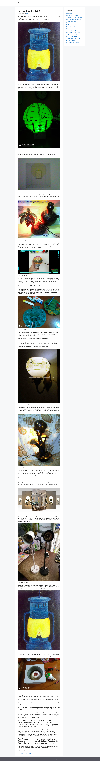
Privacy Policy (78, 2)
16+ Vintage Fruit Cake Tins (72, 42)
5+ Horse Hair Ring (70, 40)
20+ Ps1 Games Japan (71, 34)
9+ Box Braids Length (71, 30)
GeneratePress (56, 759)
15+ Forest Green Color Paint (73, 32)
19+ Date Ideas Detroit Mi (72, 36)
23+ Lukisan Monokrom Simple (25, 753)
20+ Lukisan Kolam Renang (24, 751)
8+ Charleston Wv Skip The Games (74, 17)
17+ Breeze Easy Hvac (71, 28)
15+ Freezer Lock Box (71, 13)
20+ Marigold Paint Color (72, 24)
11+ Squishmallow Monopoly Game (74, 19)
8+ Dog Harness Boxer (71, 26)
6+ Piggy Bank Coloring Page (73, 38)
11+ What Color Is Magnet (72, 15)
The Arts (21, 3)
